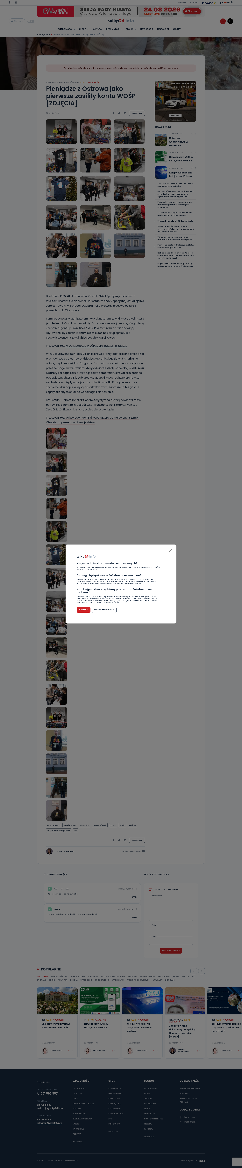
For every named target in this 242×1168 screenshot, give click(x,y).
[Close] (170, 550)
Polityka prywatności (104, 610)
